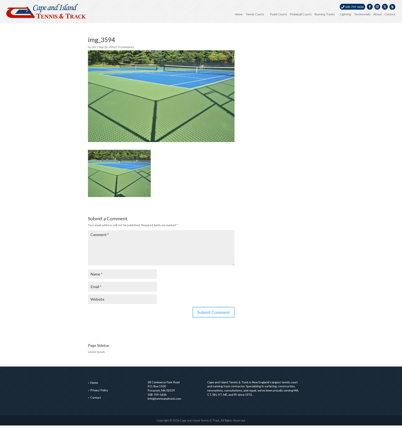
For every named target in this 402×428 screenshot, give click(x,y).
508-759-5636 (354, 7)
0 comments (126, 47)
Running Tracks (324, 14)
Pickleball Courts (301, 14)
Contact (389, 14)
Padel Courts (278, 14)
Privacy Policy (99, 390)
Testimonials (362, 14)
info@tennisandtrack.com (164, 398)
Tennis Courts (254, 14)
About (377, 14)
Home (239, 14)
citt (94, 47)
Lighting (345, 14)
